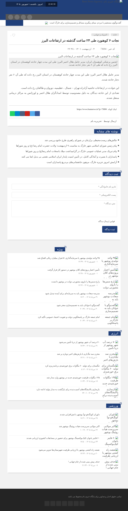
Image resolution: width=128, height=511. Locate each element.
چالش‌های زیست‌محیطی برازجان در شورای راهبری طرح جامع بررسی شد (81, 140)
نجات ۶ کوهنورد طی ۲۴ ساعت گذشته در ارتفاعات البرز (80, 40)
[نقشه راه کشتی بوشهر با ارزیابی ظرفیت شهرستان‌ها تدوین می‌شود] (64, 453)
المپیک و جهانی (100, 34)
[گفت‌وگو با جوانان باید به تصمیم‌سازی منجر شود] (64, 308)
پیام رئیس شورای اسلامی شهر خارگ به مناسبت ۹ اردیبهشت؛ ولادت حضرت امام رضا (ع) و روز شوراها (66, 146)
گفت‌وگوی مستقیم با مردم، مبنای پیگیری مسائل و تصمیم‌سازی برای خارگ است (85, 22)
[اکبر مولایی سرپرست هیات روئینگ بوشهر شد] (64, 430)
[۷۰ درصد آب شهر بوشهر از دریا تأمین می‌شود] (64, 345)
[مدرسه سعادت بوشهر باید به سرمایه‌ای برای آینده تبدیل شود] (64, 297)
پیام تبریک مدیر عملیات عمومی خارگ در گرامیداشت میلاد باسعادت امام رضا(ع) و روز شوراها (71, 151)
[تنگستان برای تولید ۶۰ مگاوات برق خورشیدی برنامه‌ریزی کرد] (64, 369)
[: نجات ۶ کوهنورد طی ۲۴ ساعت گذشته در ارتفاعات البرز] (13, 49)
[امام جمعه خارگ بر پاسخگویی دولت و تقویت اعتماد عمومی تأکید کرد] (64, 320)
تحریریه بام (96, 121)
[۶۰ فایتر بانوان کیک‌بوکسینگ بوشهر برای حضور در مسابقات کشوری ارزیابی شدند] (64, 441)
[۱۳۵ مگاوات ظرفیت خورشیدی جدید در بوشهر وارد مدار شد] (64, 381)
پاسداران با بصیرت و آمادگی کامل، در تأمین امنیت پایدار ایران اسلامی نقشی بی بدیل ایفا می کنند (69, 156)
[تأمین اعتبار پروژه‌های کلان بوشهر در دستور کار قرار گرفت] (64, 273)
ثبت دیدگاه (110, 229)
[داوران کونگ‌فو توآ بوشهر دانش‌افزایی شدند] (64, 418)
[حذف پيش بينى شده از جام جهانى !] (64, 464)
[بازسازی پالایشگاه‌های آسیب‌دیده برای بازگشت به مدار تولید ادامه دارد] (64, 392)
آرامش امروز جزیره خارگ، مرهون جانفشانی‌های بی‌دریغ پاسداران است (82, 162)
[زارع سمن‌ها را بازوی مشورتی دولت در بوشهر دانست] (64, 285)
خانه (115, 34)
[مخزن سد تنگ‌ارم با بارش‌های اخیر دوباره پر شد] (64, 357)
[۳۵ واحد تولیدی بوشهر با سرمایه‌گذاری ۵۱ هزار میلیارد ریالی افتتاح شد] (64, 261)
